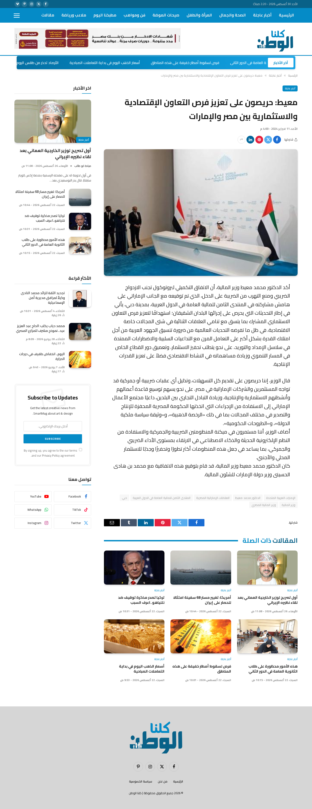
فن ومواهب (134, 15)
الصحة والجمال (232, 15)
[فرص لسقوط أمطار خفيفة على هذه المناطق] (200, 636)
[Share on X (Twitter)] (268, 140)
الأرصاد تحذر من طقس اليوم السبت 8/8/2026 (51, 62)
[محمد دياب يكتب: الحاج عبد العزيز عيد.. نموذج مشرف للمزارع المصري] (80, 331)
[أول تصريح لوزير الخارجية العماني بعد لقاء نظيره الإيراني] (267, 568)
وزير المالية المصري (263, 505)
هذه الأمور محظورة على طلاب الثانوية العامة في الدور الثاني (273, 669)
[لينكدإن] (250, 140)
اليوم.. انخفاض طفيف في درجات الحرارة (42, 356)
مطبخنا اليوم (104, 15)
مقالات (47, 15)
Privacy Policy (51, 455)
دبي (124, 497)
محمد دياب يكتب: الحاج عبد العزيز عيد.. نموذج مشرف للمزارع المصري (40, 328)
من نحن (162, 781)
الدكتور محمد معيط (247, 497)
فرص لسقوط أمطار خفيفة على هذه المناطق (212, 62)
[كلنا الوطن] (274, 39)
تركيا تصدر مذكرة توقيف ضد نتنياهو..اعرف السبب (141, 600)
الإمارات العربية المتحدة (280, 497)
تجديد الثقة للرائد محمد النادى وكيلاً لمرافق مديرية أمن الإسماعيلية (43, 297)
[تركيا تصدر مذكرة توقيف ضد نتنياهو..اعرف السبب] (134, 568)
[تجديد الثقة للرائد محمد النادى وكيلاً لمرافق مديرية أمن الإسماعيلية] (80, 298)
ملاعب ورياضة (73, 15)
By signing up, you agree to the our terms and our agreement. (51, 453)
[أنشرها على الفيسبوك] (277, 140)
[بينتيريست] (259, 140)
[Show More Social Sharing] (241, 140)
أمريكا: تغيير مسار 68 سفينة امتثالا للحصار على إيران (202, 600)
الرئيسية (286, 15)
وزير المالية (288, 505)
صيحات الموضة (166, 15)
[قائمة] (17, 15)
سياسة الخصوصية (140, 781)
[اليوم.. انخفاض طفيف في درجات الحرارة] (80, 359)
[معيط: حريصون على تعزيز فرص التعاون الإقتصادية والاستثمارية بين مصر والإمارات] (201, 212)
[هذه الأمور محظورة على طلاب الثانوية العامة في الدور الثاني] (267, 636)
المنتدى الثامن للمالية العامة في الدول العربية (161, 497)
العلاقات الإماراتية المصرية (213, 497)
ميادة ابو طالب (82, 165)
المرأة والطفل (199, 15)
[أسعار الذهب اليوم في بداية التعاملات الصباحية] (134, 636)
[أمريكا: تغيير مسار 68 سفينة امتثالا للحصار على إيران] (200, 568)
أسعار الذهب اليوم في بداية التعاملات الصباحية (131, 62)
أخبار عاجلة (262, 15)
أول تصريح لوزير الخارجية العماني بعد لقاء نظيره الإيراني (268, 600)
